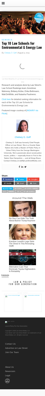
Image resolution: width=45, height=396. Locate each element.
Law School (18, 188)
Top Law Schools (29, 191)
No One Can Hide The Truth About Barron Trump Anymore (22, 219)
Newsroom (10, 371)
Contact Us (10, 344)
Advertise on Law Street (16, 348)
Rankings (11, 191)
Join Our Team (12, 352)
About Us (9, 367)
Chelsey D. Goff (10, 53)
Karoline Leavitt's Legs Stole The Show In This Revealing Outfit (21, 243)
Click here (6, 99)
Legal (7, 375)
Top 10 (19, 191)
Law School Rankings (31, 188)
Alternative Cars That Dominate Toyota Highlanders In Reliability (22, 269)
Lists (4, 191)
